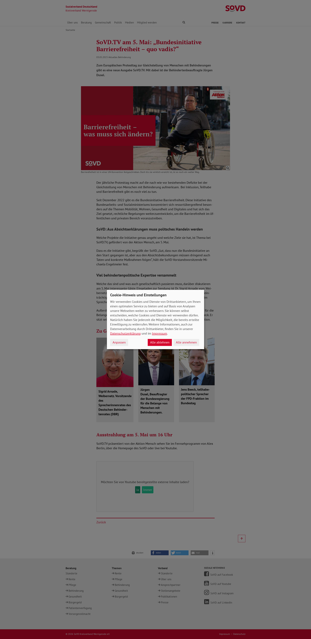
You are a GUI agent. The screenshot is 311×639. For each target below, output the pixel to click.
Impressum (159, 333)
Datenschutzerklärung (125, 333)
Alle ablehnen (159, 342)
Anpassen (119, 342)
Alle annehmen (186, 342)
